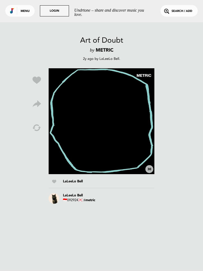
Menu (25, 11)
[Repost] (37, 128)
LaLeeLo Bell (109, 59)
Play (101, 121)
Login (54, 11)
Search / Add (182, 11)
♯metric (89, 200)
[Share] (37, 104)
